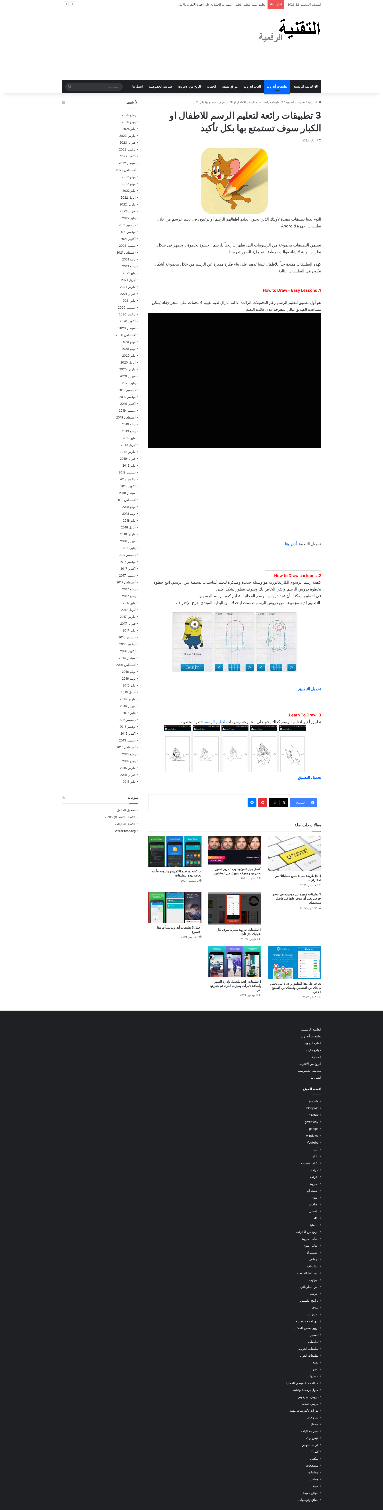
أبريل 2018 (128, 527)
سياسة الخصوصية (160, 86)
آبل (316, 1149)
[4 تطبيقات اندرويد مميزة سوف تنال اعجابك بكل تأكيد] (234, 908)
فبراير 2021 (128, 293)
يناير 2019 (129, 465)
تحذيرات (313, 1314)
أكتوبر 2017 (128, 568)
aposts (314, 1101)
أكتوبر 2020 (128, 321)
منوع (316, 1486)
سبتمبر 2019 (127, 410)
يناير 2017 (129, 630)
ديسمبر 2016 (127, 637)
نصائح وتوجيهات (308, 1500)
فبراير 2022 (128, 211)
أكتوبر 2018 (128, 486)
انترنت (314, 1293)
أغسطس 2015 (126, 747)
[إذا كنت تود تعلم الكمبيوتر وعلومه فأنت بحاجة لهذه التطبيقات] (174, 851)
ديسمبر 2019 (127, 390)
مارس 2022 (127, 204)
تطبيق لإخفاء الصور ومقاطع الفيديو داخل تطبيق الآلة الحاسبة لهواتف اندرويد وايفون (214, 4)
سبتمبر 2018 (127, 493)
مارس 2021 (128, 287)
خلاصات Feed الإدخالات (120, 817)
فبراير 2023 (127, 142)
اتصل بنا (137, 86)
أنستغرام (313, 1190)
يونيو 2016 (129, 678)
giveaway (312, 1122)
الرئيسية (313, 102)
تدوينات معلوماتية (307, 1321)
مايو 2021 (129, 273)
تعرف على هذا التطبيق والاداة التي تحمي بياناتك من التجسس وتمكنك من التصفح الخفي (295, 988)
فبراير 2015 (128, 775)
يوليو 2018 (129, 507)
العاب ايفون (311, 1245)
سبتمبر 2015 (127, 740)
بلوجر (315, 1307)
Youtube (313, 1142)
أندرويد (314, 1183)
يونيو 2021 (129, 266)
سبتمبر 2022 (127, 163)
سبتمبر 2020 (127, 328)
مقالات (314, 1479)
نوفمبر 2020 (127, 314)
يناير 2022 (129, 218)
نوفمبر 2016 (127, 644)
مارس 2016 (128, 699)
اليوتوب (314, 1280)
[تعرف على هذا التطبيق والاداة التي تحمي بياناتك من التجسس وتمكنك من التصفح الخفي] (294, 962)
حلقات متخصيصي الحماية (302, 1383)
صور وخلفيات (310, 1431)
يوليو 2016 (129, 671)
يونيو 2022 (129, 184)
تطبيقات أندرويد (277, 86)
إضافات (314, 1204)
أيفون (315, 1197)
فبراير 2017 (128, 623)
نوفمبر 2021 (127, 232)
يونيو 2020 (128, 348)
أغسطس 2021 (126, 252)
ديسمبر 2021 (127, 225)
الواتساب (313, 1266)
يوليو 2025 (129, 115)
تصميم (314, 1335)
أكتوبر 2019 (128, 403)
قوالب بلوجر (310, 1445)
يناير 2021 (129, 300)
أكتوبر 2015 (128, 733)
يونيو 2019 (129, 431)
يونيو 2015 (129, 761)
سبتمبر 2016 (127, 658)
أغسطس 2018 (126, 500)
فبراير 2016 (128, 706)
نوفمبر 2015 (127, 726)
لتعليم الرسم (214, 721)
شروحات (313, 1417)
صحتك (314, 1424)
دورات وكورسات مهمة (304, 1410)
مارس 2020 (127, 369)
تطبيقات (313, 1342)
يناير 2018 (129, 548)
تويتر (316, 1369)
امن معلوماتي (309, 1287)
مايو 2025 (129, 129)
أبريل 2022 (128, 197)
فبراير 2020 (127, 376)
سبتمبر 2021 (127, 245)
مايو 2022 (129, 190)
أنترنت (314, 1177)
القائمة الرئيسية (304, 86)
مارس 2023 (127, 135)
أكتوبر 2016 (128, 651)
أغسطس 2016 (126, 665)
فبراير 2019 (128, 458)
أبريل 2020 (128, 362)
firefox (314, 1115)
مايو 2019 (129, 438)
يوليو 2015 (129, 754)
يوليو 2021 (129, 259)
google (314, 1129)
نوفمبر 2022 (127, 149)
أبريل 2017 (128, 610)
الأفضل (314, 1211)
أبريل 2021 (128, 280)
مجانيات (313, 1472)
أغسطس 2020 (126, 335)
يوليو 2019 (129, 424)
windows (312, 1135)
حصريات (313, 1376)
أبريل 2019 (128, 445)
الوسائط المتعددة (308, 1273)
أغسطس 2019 (126, 417)
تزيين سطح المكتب (306, 1328)
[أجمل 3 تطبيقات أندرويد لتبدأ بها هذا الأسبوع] (174, 907)
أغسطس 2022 (126, 170)
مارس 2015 (128, 768)
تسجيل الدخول (126, 810)
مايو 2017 (129, 603)
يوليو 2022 (129, 177)
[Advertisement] (147, 45)
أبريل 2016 (128, 692)
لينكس (314, 1458)
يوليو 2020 (128, 342)
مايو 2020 (129, 355)
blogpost (312, 1108)
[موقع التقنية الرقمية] (289, 31)
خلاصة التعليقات (125, 824)
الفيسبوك (313, 1252)
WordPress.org (125, 831)
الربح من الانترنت (189, 86)
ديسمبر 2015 (127, 720)
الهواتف (314, 1259)
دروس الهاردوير (308, 1397)
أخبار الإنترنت (310, 1163)
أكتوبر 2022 (128, 156)
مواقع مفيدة (230, 86)
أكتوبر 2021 (128, 239)
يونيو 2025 (129, 122)
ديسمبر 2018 (127, 472)
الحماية (211, 86)
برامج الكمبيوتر (309, 1300)
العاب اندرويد (252, 86)
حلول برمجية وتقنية (306, 1390)
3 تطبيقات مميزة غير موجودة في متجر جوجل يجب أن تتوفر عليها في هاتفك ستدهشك (296, 898)
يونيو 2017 (129, 596)
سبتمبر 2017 (127, 575)
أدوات (315, 1170)
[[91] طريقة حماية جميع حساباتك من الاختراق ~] (294, 853)
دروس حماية (310, 1403)
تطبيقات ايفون (309, 1355)
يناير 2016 (129, 713)
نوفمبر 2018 (127, 479)
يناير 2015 (129, 781)
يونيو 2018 (129, 513)
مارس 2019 (128, 452)
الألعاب (314, 1218)
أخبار (315, 1156)
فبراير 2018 (128, 541)
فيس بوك (312, 1438)
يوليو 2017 (129, 589)
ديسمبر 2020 (127, 307)
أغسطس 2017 (126, 582)
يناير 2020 (129, 383)
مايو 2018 (129, 520)
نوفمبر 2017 (127, 561)
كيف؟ (315, 1451)
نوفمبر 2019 (127, 397)
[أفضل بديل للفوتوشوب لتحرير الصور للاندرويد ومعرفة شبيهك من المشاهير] (234, 850)
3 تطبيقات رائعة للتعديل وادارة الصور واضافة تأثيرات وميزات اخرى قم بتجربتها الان (235, 986)
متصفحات (312, 1465)
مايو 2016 (129, 685)
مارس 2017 (128, 616)
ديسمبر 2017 (127, 555)
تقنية (316, 1362)
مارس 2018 (128, 534)
